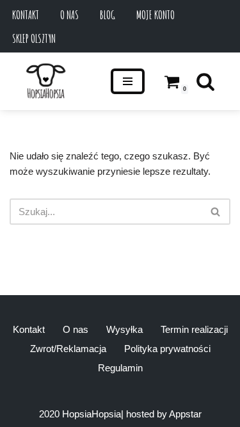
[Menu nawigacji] (128, 81)
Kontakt (25, 15)
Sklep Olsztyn (34, 38)
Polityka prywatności (167, 348)
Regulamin (120, 367)
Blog (107, 15)
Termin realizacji (194, 329)
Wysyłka (124, 329)
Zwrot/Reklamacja (68, 348)
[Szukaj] (205, 81)
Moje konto (155, 15)
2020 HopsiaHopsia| (81, 413)
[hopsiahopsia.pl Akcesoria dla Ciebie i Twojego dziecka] (46, 81)
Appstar (185, 413)
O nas (69, 15)
